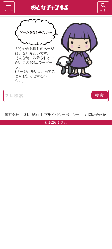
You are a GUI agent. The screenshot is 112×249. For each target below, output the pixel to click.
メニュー (8, 10)
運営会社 (12, 115)
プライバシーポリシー (61, 115)
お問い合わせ (95, 115)
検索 (103, 10)
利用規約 (31, 115)
